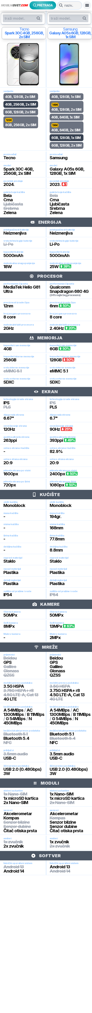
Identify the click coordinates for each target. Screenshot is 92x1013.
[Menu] (87, 5)
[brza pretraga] (61, 5)
